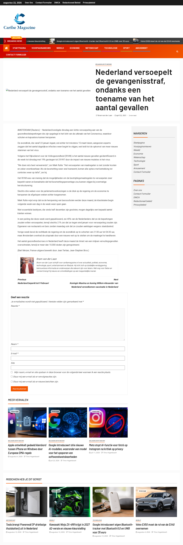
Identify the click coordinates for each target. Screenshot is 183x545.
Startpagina (19, 48)
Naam (14, 344)
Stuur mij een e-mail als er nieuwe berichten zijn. (35, 381)
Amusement (142, 48)
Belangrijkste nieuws (104, 64)
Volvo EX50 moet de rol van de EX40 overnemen (147, 41)
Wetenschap (91, 48)
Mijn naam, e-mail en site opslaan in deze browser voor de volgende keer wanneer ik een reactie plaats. (62, 372)
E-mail (14, 353)
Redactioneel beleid (71, 3)
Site (12, 363)
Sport (126, 48)
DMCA (57, 3)
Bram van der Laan (105, 115)
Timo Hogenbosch (32, 457)
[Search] (177, 51)
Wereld (60, 48)
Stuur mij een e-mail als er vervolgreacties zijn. (35, 376)
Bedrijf (51, 520)
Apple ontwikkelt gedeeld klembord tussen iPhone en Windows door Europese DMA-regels (27, 449)
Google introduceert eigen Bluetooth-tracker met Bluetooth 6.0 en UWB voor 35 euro (79, 41)
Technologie (110, 48)
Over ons (29, 3)
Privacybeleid (89, 3)
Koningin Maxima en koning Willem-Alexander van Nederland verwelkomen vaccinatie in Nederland (94, 283)
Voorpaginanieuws (41, 48)
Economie (75, 48)
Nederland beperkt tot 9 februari (33, 281)
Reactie (15, 306)
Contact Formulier (44, 3)
